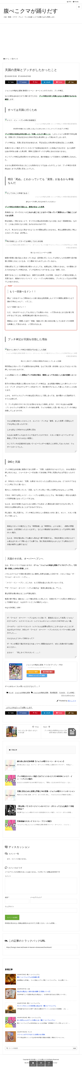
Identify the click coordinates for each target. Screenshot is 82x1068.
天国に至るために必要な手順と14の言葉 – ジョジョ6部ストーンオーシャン (46, 791)
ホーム (7, 59)
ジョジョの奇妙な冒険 (22, 692)
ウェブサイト (9, 906)
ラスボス (62, 692)
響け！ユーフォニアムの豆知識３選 (28, 977)
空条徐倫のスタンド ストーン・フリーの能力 (34, 821)
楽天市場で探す (48, 672)
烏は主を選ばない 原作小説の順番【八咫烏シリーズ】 (34, 991)
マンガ (16, 59)
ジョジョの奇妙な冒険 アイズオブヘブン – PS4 (44, 665)
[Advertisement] (41, 39)
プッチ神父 (70, 692)
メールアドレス (36, 897)
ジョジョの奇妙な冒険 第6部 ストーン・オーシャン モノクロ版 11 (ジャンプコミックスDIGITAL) (38, 245)
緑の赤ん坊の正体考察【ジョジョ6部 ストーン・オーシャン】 (41, 761)
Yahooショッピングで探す (37, 675)
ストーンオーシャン (68, 695)
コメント (8, 876)
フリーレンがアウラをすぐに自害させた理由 (31, 1034)
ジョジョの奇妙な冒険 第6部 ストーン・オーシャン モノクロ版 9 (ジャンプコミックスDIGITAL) (38, 353)
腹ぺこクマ (72, 701)
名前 (7, 897)
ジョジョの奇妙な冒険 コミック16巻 (47, 124)
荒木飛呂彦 (53, 692)
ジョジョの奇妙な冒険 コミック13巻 (47, 197)
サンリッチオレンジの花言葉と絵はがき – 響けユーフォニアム (36, 1006)
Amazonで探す (33, 672)
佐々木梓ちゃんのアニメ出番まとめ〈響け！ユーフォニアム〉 (36, 1020)
